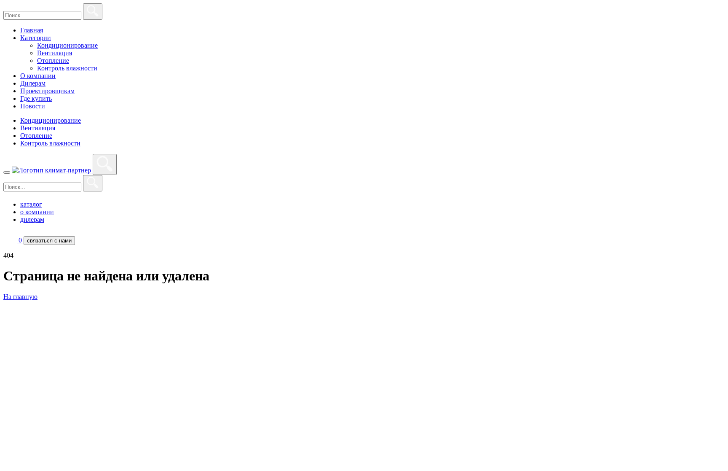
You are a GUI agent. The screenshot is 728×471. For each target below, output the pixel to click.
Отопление (53, 60)
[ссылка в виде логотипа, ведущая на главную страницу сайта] (52, 170)
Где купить (36, 98)
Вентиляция (54, 53)
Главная (31, 30)
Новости (32, 106)
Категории (35, 37)
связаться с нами (49, 240)
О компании (38, 75)
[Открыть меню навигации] (6, 172)
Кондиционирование (67, 45)
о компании (37, 211)
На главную (20, 296)
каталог (31, 204)
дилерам (32, 219)
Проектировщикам (47, 90)
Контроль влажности (67, 68)
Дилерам (33, 83)
